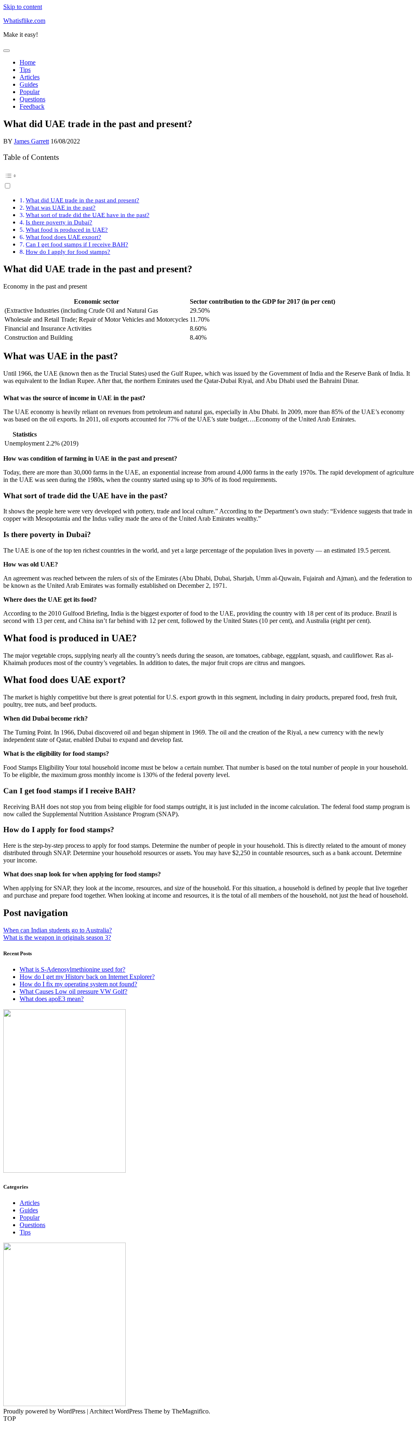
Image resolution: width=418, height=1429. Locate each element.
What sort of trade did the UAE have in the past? (87, 214)
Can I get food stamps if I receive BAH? (77, 244)
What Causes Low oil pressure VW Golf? (73, 991)
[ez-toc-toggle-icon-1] (209, 180)
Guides (29, 84)
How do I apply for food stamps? (68, 251)
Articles (30, 77)
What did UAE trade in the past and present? (82, 200)
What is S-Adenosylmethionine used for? (72, 969)
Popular (30, 91)
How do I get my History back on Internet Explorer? (87, 976)
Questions (32, 99)
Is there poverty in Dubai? (59, 222)
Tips (25, 69)
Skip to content (22, 6)
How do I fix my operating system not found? (78, 984)
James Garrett (31, 141)
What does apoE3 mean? (52, 998)
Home (28, 62)
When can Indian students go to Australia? (57, 930)
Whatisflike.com (24, 20)
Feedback (32, 106)
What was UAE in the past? (61, 207)
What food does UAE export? (63, 236)
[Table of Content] (209, 176)
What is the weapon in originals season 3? (57, 937)
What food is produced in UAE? (67, 229)
